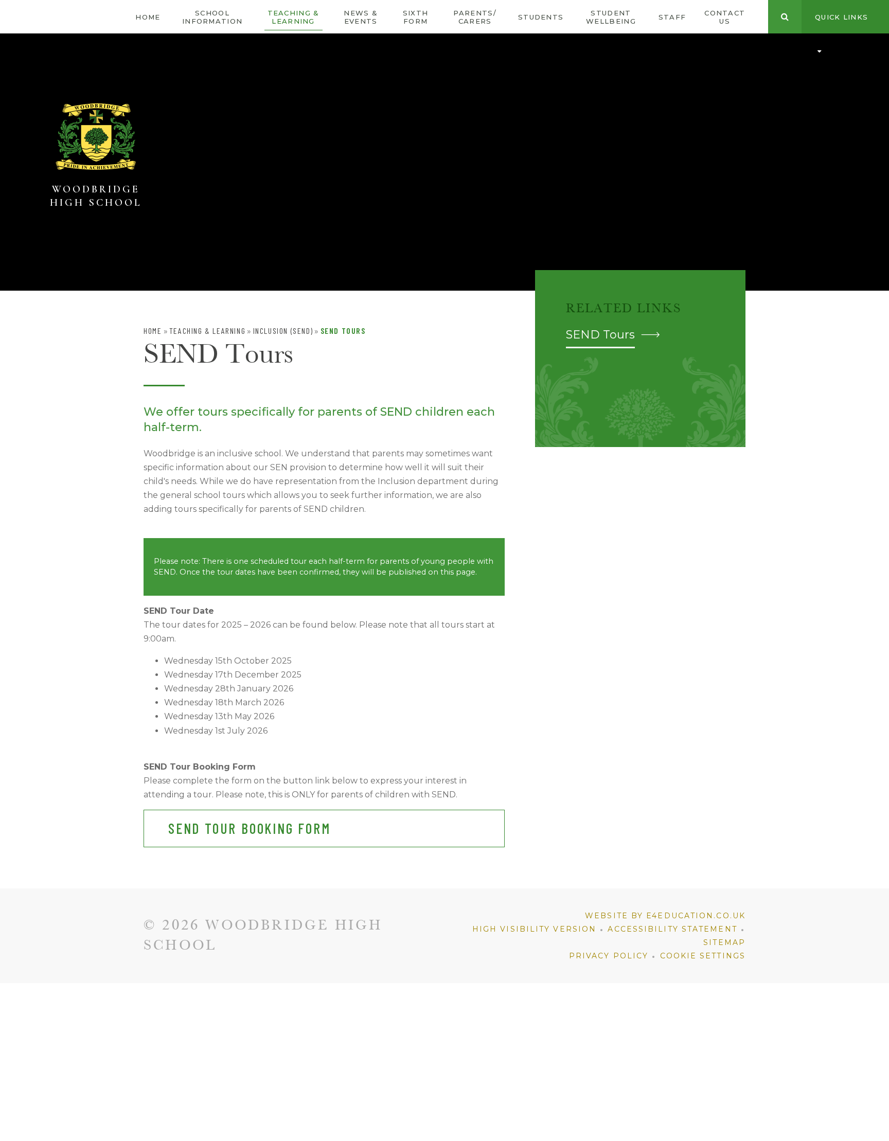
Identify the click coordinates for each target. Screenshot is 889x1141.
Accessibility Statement (672, 929)
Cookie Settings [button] (703, 955)
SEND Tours (343, 330)
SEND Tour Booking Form (249, 828)
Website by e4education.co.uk (665, 915)
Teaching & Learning (207, 330)
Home (153, 330)
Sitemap (724, 942)
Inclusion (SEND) (283, 330)
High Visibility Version (534, 929)
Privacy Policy (608, 955)
